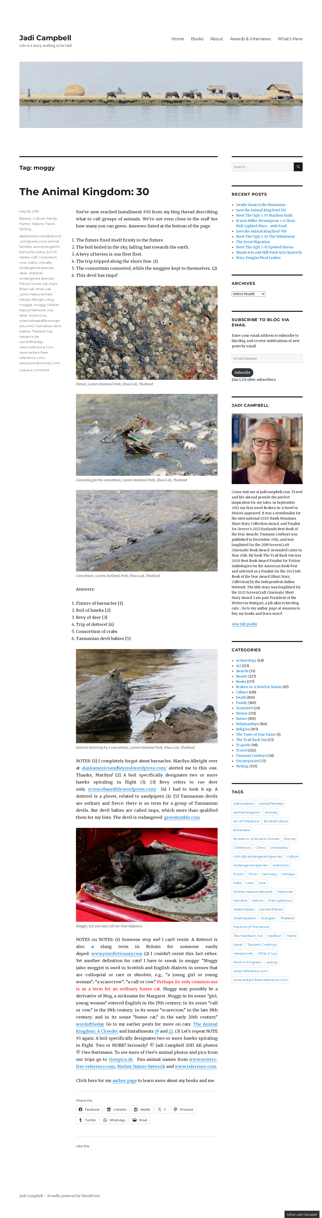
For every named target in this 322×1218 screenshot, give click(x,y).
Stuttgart (268, 918)
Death (241, 697)
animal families (271, 803)
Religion (243, 729)
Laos (250, 883)
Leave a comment (34, 370)
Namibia (240, 900)
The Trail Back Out (251, 740)
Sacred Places (271, 909)
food (253, 874)
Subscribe (242, 372)
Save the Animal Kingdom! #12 (261, 210)
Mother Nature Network (141, 1066)
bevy (41, 252)
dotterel (36, 273)
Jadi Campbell (45, 37)
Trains (291, 936)
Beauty (25, 218)
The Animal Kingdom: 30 (84, 191)
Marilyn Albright (32, 299)
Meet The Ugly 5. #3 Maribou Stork (264, 215)
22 (171, 1031)
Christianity (279, 847)
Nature (38, 224)
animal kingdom (46, 247)
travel (238, 944)
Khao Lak (26, 289)
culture (292, 856)
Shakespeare (244, 918)
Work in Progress (247, 962)
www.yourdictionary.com (116, 953)
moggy (40, 305)
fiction (238, 874)
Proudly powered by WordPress (73, 1196)
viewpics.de (121, 1059)
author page (124, 1080)
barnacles (27, 252)
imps (53, 284)
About (216, 39)
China (260, 847)
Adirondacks (243, 803)
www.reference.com (36, 347)
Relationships (247, 724)
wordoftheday (90, 1024)
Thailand (39, 331)
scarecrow (37, 315)
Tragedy (243, 745)
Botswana (241, 830)
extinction (281, 865)
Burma (289, 839)
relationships (243, 909)
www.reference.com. (196, 1066)
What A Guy (267, 953)
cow (22, 262)
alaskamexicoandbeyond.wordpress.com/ (124, 767)
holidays (288, 874)
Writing (25, 229)
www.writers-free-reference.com (260, 980)
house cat (39, 284)
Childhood (242, 847)
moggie (25, 305)
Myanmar (285, 892)
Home (178, 39)
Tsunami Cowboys (251, 756)
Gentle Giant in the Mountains (261, 205)
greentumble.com (182, 817)
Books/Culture (276, 821)
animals (271, 812)
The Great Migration (253, 242)
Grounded (244, 708)
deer (23, 273)
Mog (50, 299)
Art (238, 666)
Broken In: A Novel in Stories (259, 687)
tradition (274, 936)
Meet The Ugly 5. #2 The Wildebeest (265, 236)
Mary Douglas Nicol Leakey (258, 258)
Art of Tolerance (246, 821)
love (262, 883)
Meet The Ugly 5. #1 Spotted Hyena (264, 247)
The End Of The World (251, 927)
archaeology (246, 660)
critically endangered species (257, 856)
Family (51, 218)
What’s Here (290, 39)
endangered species (36, 278)
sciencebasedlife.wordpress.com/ (122, 789)
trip (50, 331)
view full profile (244, 624)
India (237, 883)
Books (197, 39)
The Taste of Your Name (256, 734)
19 (157, 1031)
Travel (50, 224)
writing (271, 962)
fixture (24, 284)
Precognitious (279, 900)
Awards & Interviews (250, 39)
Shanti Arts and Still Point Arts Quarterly (269, 252)
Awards (242, 671)
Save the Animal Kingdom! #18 (261, 231)
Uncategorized (248, 761)
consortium (47, 257)
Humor (25, 224)
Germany (269, 874)
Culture (39, 218)
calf (34, 257)
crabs (32, 262)
